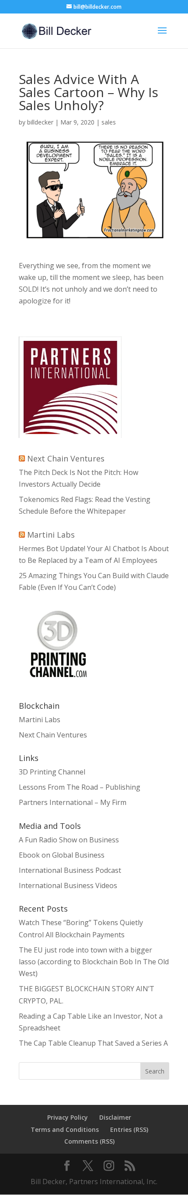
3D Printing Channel (52, 772)
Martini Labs (51, 534)
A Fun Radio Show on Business (69, 840)
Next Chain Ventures (65, 458)
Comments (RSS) (89, 1141)
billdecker (40, 122)
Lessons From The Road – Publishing (79, 787)
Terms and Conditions (65, 1129)
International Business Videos (68, 885)
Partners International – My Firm (72, 802)
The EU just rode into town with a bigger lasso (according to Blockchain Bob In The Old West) (94, 961)
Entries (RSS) (129, 1129)
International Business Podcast (70, 870)
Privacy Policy (67, 1117)
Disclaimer (115, 1117)
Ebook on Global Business (61, 855)
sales (108, 122)
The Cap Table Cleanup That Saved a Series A (93, 1043)
